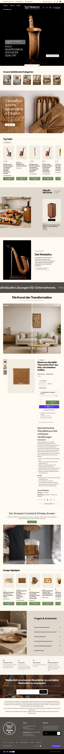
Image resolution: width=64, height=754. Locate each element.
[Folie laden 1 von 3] (29, 66)
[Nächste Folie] (35, 65)
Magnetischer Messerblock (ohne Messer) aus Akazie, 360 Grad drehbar (51, 226)
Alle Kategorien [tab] (7, 142)
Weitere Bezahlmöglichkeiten (49, 409)
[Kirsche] (55, 161)
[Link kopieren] (53, 499)
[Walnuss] (6, 161)
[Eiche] (3, 161)
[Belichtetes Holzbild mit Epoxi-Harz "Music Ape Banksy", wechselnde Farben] (47, 585)
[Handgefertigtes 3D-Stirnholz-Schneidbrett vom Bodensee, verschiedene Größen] (21, 585)
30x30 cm (42, 383)
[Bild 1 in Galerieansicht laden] (5, 361)
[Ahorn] (29, 161)
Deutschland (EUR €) (46, 1)
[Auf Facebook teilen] (41, 499)
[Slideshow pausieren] (38, 65)
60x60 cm (50, 383)
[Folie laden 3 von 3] (33, 66)
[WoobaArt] (9, 734)
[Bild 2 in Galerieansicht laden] (5, 367)
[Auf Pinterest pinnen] (47, 499)
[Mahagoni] (31, 161)
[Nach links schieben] (30, 183)
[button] (5, 6)
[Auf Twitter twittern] (44, 499)
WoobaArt (40, 360)
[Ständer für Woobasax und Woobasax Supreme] (21, 157)
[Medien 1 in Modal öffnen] (21, 376)
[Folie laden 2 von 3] (31, 66)
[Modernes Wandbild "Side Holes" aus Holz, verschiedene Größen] (8, 585)
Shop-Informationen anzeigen (46, 417)
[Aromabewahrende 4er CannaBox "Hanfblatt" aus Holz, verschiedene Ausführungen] (34, 585)
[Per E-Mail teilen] (51, 500)
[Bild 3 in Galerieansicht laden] (5, 372)
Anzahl (40, 399)
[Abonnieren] (58, 733)
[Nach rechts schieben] (33, 183)
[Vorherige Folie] (25, 65)
